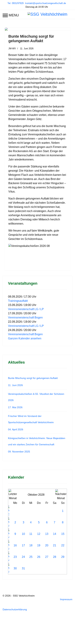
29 (62, 556)
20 (46, 545)
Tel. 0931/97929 (16, 3)
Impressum (66, 599)
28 (54, 556)
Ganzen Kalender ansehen (24, 338)
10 (23, 533)
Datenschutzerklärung (15, 609)
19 (38, 545)
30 (15, 568)
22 (62, 545)
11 (30, 533)
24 (23, 556)
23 (15, 556)
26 (38, 556)
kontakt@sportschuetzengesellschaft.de (45, 3)
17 (23, 545)
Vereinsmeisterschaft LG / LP (26, 309)
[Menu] (11, 15)
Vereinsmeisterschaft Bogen (25, 317)
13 (46, 533)
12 (38, 533)
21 (54, 545)
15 (62, 533)
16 (15, 545)
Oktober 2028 (36, 494)
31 (23, 568)
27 (46, 556)
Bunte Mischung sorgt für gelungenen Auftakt (31, 38)
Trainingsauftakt (18, 300)
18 (30, 545)
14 (54, 533)
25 (30, 556)
